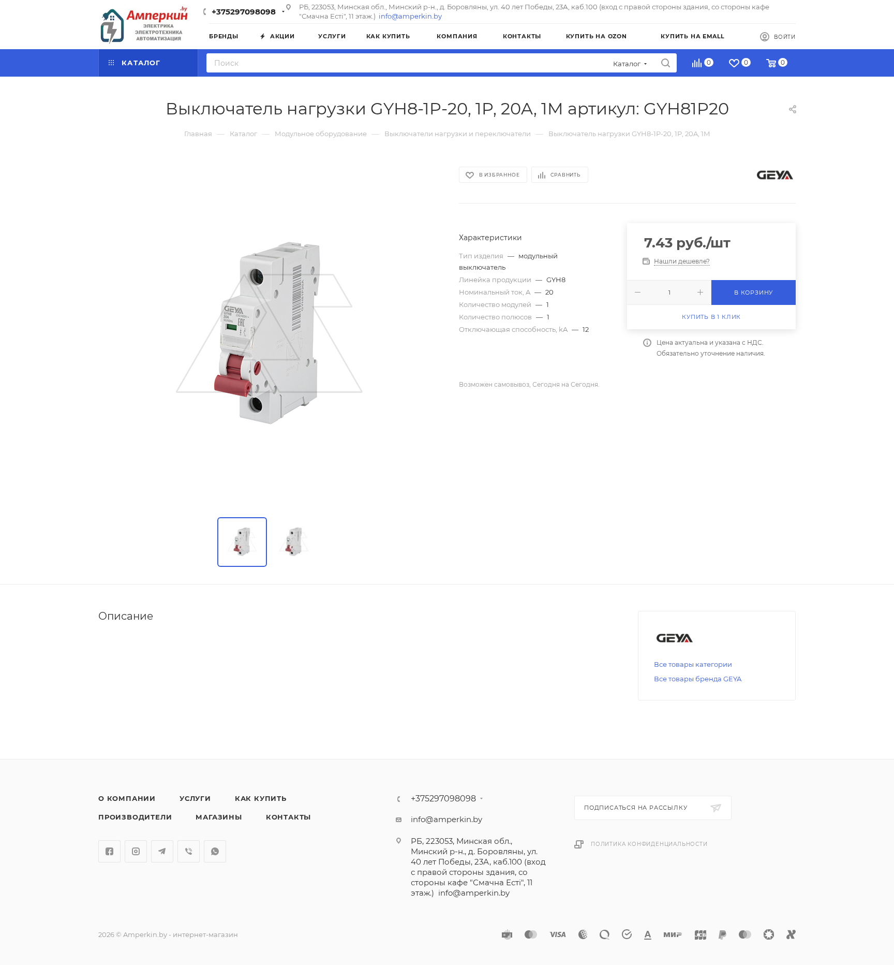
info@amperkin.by (410, 16)
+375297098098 (244, 12)
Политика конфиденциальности (649, 844)
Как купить (261, 798)
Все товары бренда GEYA (697, 679)
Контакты (288, 817)
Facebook (109, 851)
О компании (127, 798)
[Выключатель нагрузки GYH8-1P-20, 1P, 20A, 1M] (269, 334)
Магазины (219, 817)
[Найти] (665, 62)
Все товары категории (693, 664)
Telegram (162, 851)
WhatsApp (215, 851)
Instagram (136, 851)
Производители (135, 817)
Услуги (195, 798)
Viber (188, 851)
